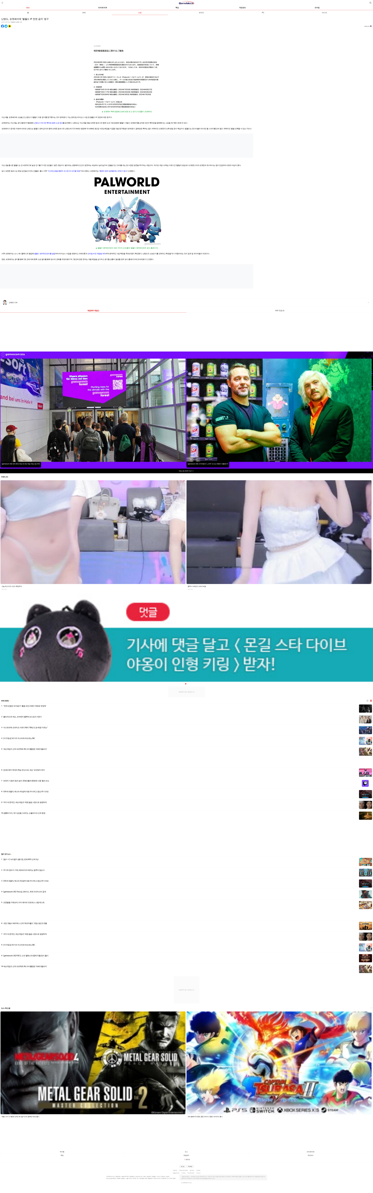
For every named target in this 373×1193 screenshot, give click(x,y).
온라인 (201, 12)
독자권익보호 (190, 1173)
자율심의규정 (176, 1173)
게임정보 (242, 8)
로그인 (182, 1166)
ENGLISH (367, 26)
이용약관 (175, 1170)
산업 (140, 12)
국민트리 (310, 1155)
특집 (177, 8)
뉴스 (28, 8)
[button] (185, 683)
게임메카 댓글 (93, 310)
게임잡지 (186, 1155)
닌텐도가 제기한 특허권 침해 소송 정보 (48, 123)
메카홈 (62, 1152)
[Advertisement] (186, 34)
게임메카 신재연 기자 (16, 22)
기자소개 (198, 1173)
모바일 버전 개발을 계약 (97, 254)
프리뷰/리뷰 (102, 8)
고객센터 (198, 1170)
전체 (84, 12)
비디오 (324, 12)
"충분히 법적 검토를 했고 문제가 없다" (113, 171)
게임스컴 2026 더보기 (186, 471)
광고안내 (192, 1170)
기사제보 (183, 1173)
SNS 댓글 (279, 310)
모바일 (317, 8)
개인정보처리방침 (183, 1170)
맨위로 (188, 1159)
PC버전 (190, 1166)
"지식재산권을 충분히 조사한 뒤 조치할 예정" (64, 171)
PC (263, 12)
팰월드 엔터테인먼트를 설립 (44, 254)
